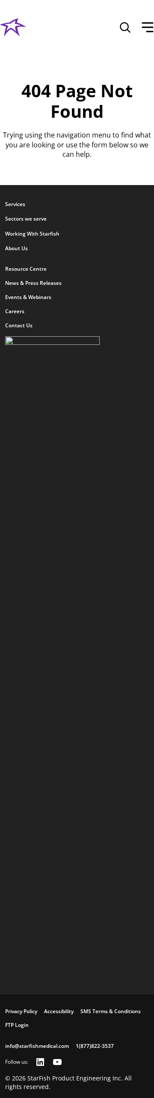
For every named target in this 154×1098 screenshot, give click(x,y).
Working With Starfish (32, 233)
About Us (16, 248)
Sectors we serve (26, 218)
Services (15, 204)
